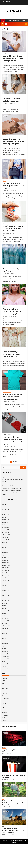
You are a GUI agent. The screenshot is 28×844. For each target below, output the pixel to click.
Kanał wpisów (5, 715)
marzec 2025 (5, 552)
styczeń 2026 (5, 527)
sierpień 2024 (5, 570)
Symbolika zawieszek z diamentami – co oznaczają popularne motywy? (12, 311)
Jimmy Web (14, 10)
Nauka (3, 690)
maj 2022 (4, 638)
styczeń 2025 (5, 557)
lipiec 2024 (4, 572)
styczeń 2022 (5, 648)
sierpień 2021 (5, 658)
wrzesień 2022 (5, 628)
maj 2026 (4, 517)
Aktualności (5, 391)
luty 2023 (4, 615)
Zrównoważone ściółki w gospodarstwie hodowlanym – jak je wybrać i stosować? (13, 830)
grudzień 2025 (5, 529)
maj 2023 (4, 608)
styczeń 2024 (5, 588)
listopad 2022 (5, 623)
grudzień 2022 (5, 620)
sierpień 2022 (5, 631)
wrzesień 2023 (5, 598)
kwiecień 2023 (5, 610)
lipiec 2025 (4, 542)
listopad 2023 (5, 593)
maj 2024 (4, 577)
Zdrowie (4, 703)
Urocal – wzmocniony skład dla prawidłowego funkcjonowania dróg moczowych (13, 228)
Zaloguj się (4, 712)
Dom (3, 683)
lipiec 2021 (4, 661)
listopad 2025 (5, 532)
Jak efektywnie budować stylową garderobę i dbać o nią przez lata (13, 185)
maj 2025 (4, 547)
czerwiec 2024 (5, 575)
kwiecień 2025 (5, 550)
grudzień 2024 (5, 560)
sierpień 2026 (5, 509)
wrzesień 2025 (5, 537)
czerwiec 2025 (5, 545)
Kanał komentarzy (6, 717)
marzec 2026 (5, 522)
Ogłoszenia (4, 693)
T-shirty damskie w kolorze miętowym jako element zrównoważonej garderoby (12, 396)
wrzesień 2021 (5, 656)
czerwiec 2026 (5, 514)
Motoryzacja (5, 688)
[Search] (23, 24)
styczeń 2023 (5, 618)
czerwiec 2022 (5, 636)
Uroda (4, 53)
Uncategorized (5, 698)
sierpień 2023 (5, 600)
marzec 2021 (5, 669)
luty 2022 (4, 646)
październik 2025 (6, 535)
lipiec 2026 (4, 512)
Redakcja (13, 63)
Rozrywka (4, 695)
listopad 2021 (5, 653)
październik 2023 (6, 595)
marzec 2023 (5, 613)
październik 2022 (6, 626)
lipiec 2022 (4, 633)
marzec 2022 (5, 643)
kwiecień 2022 (5, 641)
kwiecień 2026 (5, 519)
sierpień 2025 (5, 540)
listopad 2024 (5, 562)
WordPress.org (5, 720)
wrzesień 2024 (5, 567)
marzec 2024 (5, 583)
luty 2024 (4, 585)
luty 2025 (4, 555)
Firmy (3, 685)
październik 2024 (6, 565)
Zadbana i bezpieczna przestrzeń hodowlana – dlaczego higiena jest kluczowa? (12, 803)
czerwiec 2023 (5, 605)
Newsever (20, 840)
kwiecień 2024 (5, 580)
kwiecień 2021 (5, 666)
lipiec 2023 (4, 603)
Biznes (3, 680)
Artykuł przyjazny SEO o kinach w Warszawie (12, 477)
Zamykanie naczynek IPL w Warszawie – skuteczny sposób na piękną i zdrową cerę (14, 141)
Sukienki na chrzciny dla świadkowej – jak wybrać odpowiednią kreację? (11, 354)
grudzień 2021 (5, 651)
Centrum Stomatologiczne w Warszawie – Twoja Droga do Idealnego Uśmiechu (13, 58)
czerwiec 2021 (5, 664)
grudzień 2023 (5, 590)
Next (16, 461)
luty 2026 (4, 524)
